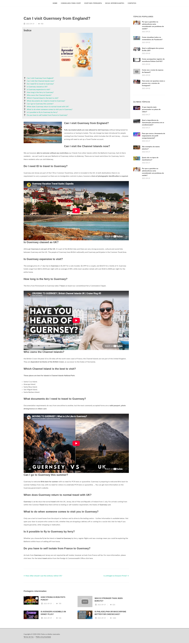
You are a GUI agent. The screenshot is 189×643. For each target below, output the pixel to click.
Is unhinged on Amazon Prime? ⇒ (116, 576)
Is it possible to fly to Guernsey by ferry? (42, 112)
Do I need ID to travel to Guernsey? (40, 84)
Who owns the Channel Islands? (39, 95)
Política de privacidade (43, 637)
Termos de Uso (29, 637)
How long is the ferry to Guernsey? (40, 92)
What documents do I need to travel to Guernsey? (46, 101)
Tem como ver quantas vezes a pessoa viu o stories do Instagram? (153, 83)
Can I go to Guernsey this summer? (40, 104)
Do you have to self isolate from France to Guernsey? (47, 115)
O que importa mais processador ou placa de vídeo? (151, 109)
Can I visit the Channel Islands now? (40, 81)
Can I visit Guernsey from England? (40, 78)
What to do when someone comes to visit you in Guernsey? (49, 109)
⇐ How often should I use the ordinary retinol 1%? (43, 576)
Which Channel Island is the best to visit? (42, 98)
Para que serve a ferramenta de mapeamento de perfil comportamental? (153, 136)
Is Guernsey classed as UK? (37, 87)
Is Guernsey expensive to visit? (38, 89)
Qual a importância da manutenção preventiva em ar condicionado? (153, 122)
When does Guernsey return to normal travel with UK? (48, 106)
